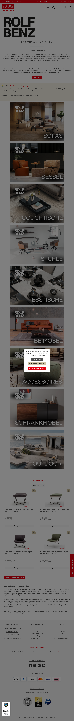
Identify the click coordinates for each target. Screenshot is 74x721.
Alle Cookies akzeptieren (37, 368)
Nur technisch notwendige (37, 363)
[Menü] (9, 703)
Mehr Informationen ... (39, 355)
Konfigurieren (37, 359)
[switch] (6, 714)
